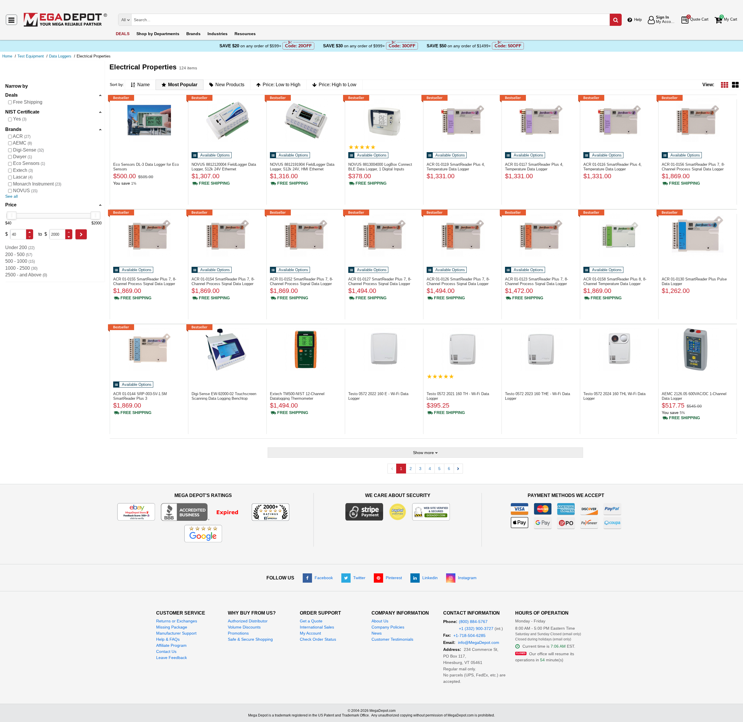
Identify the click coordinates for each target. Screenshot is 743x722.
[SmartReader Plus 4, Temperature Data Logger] (462, 120)
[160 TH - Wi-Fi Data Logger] (462, 349)
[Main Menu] (11, 20)
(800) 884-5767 (473, 621)
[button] (29, 232)
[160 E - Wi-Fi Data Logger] (384, 349)
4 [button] (430, 468)
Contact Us (166, 651)
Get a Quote (311, 621)
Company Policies (388, 627)
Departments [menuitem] (157, 33)
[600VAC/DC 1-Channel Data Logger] (697, 349)
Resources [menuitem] (245, 33)
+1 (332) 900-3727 (476, 628)
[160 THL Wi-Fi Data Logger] (619, 349)
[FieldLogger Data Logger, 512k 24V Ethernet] (227, 120)
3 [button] (420, 468)
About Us (380, 621)
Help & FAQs (168, 639)
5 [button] (439, 468)
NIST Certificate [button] (22, 111)
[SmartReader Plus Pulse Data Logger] (697, 235)
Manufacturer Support (176, 633)
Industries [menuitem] (218, 33)
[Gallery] (735, 84)
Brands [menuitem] (193, 33)
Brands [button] (13, 129)
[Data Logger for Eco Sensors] (149, 120)
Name (143, 84)
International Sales (317, 627)
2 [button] (411, 468)
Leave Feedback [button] (171, 657)
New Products (229, 84)
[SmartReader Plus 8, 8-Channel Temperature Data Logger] (619, 235)
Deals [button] (11, 95)
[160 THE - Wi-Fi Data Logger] (541, 349)
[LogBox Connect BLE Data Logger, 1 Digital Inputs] (384, 120)
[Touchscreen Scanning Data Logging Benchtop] (227, 349)
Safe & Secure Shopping (250, 639)
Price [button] (11, 204)
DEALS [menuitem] (122, 33)
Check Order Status (318, 639)
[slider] (12, 215)
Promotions (238, 633)
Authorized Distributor (248, 621)
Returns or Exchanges (176, 621)
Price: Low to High (281, 84)
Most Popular (182, 84)
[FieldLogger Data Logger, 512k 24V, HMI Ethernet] (305, 120)
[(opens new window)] (203, 511)
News (377, 633)
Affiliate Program (171, 645)
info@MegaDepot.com (478, 642)
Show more (423, 452)
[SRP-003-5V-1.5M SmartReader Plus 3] (149, 349)
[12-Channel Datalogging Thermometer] (305, 349)
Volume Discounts (244, 627)
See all (11, 196)
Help (638, 19)
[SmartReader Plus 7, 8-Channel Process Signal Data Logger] (697, 120)
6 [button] (449, 468)
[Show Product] (362, 147)
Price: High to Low (337, 84)
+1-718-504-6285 (469, 635)
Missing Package (171, 627)
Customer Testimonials (392, 639)
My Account (310, 633)
